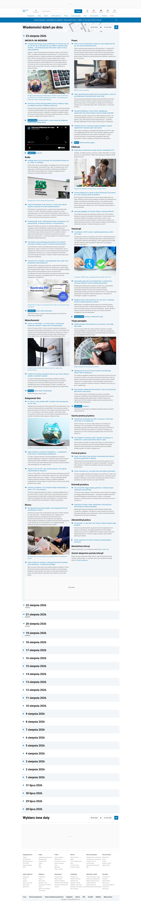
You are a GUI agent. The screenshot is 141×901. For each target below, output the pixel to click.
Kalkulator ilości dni (75, 878)
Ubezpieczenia (42, 861)
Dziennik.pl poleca (80, 484)
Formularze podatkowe (108, 884)
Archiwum (104, 878)
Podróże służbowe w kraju (93, 876)
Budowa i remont (106, 863)
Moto (85, 16)
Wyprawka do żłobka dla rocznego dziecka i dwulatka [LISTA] (94, 150)
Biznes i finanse (74, 857)
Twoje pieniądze (76, 16)
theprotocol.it (105, 886)
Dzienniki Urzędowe (60, 880)
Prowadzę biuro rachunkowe (93, 859)
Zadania (25, 880)
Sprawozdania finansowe (92, 865)
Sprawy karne (58, 859)
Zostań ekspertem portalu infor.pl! (87, 553)
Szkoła (40, 878)
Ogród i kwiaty (106, 865)
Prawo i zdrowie (59, 869)
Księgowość (30, 16)
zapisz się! (105, 549)
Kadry (39, 16)
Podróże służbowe (91, 882)
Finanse (104, 861)
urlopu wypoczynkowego (44, 311)
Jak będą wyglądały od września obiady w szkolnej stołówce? (94, 211)
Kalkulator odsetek (75, 882)
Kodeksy (57, 886)
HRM (40, 867)
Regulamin (69, 897)
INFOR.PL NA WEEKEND (36, 40)
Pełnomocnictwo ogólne (87, 142)
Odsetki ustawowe (91, 884)
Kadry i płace (26, 884)
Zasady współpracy (82, 560)
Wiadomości (105, 857)
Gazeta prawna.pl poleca (82, 415)
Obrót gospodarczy (28, 861)
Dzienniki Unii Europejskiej (61, 882)
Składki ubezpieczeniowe (92, 880)
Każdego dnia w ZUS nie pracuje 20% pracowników (41, 200)
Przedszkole (42, 876)
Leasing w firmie (74, 865)
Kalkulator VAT (74, 880)
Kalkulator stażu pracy (76, 884)
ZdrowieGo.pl (105, 876)
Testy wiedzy (42, 890)
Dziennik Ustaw (59, 876)
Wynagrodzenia (43, 859)
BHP (40, 865)
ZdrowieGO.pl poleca (81, 519)
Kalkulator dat (74, 876)
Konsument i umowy (60, 861)
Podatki (25, 857)
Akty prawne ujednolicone (61, 884)
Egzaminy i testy (43, 882)
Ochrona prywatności (35, 897)
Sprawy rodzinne (59, 857)
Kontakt (90, 897)
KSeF (112, 16)
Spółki (72, 859)
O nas (24, 897)
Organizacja (26, 876)
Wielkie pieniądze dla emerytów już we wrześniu (86, 366)
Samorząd (76, 228)
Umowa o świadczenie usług (93, 316)
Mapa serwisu (108, 897)
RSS (84, 897)
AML (87, 867)
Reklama (98, 897)
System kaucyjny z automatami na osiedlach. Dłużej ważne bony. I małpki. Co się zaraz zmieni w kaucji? (68, 20)
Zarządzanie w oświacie (45, 884)
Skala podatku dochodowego (93, 886)
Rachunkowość (27, 859)
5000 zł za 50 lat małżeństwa (81, 90)
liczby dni (39, 153)
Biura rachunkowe (91, 854)
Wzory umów (105, 882)
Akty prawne (58, 874)
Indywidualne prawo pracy (45, 857)
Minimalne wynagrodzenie (93, 878)
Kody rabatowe (106, 880)
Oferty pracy (105, 888)
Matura (40, 886)
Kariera (77, 897)
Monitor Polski (58, 878)
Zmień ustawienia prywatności (54, 897)
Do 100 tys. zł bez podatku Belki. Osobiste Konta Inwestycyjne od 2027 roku (47, 448)
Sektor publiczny (56, 16)
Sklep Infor (57, 867)
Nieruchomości (94, 16)
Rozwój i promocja (27, 882)
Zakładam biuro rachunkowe (93, 857)
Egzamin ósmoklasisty (44, 888)
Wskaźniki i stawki (91, 874)
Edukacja (104, 16)
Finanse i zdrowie (75, 867)
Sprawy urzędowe (59, 863)
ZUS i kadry (26, 863)
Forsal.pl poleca (78, 453)
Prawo (66, 16)
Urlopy (40, 863)
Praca (56, 865)
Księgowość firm (33, 398)
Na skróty (105, 874)
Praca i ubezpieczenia (76, 861)
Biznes (46, 16)
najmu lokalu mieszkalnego (43, 391)
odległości (85, 406)
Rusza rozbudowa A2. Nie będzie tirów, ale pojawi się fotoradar (94, 471)
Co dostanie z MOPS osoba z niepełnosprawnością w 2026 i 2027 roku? (92, 277)
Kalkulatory (73, 874)
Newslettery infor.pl (80, 546)
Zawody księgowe (27, 865)
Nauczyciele (42, 880)
